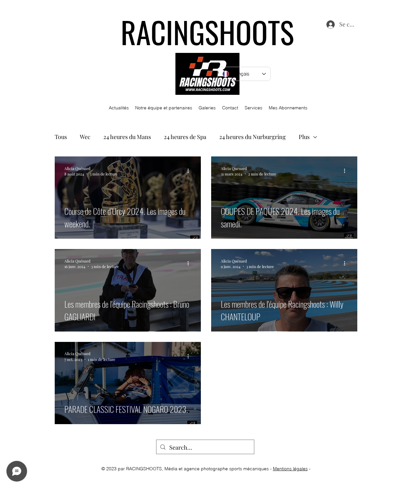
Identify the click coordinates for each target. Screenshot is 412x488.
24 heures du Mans (127, 137)
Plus (304, 137)
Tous (61, 137)
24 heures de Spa (185, 137)
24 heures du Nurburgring (252, 137)
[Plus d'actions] (190, 171)
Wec (85, 137)
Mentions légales (290, 469)
